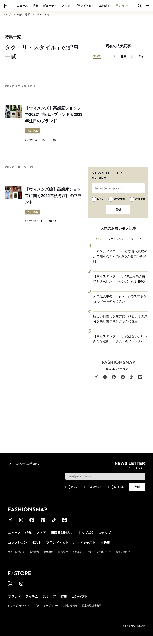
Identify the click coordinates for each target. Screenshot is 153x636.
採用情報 (34, 551)
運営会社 (63, 551)
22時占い (105, 5)
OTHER (140, 199)
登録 (118, 209)
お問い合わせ (123, 551)
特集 (35, 5)
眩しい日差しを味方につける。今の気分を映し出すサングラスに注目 (120, 319)
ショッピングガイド (18, 605)
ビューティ (50, 5)
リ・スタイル (44, 14)
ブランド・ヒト (84, 5)
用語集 (105, 542)
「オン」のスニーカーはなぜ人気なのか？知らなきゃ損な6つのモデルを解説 (120, 256)
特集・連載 (23, 14)
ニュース (22, 5)
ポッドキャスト (84, 542)
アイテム (32, 596)
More (120, 5)
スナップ (104, 532)
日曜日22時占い (62, 532)
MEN (100, 199)
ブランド (14, 596)
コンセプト (80, 596)
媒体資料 (48, 551)
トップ (7, 14)
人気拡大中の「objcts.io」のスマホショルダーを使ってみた (119, 299)
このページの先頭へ (26, 463)
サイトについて (16, 551)
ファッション (116, 238)
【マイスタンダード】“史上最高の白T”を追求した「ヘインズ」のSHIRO (119, 279)
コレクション (17, 542)
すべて (97, 56)
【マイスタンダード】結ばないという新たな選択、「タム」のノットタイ (120, 339)
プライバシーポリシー (99, 551)
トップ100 (85, 532)
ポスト (36, 542)
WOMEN (119, 199)
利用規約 (77, 551)
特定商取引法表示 (91, 605)
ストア (66, 5)
